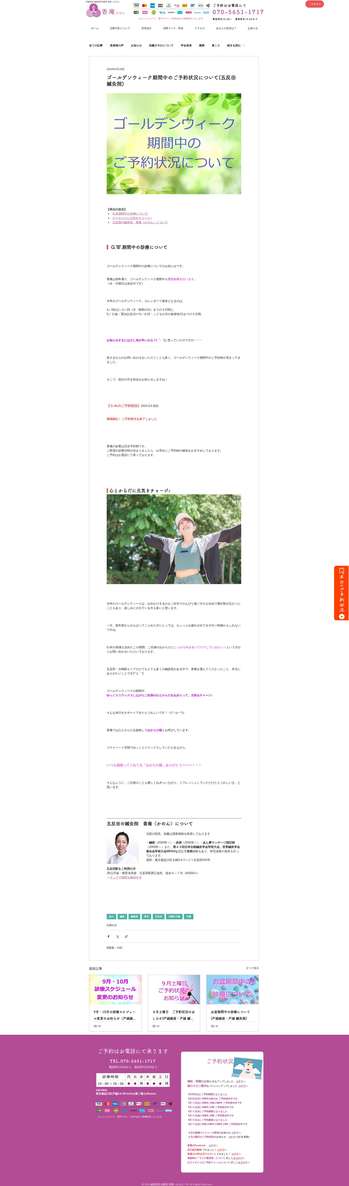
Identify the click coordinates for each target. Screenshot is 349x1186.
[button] (226, 28)
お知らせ (136, 45)
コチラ (239, 1081)
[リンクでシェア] (126, 936)
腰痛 (201, 45)
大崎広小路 (174, 916)
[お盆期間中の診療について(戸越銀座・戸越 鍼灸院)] (232, 989)
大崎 (188, 916)
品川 (111, 916)
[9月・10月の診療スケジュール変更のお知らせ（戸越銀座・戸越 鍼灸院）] (115, 989)
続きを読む (234, 45)
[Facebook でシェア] (108, 936)
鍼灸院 (134, 916)
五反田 (158, 916)
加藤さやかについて (161, 45)
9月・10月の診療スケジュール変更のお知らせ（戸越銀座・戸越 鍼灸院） (115, 1016)
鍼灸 (122, 916)
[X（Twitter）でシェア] (117, 936)
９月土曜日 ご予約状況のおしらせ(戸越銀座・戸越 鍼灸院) (173, 1016)
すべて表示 (252, 968)
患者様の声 (117, 45)
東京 (146, 916)
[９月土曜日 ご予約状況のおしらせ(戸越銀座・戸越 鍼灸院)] (174, 989)
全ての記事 (96, 45)
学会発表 (186, 45)
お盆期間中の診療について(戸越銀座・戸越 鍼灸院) (230, 1015)
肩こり (216, 45)
